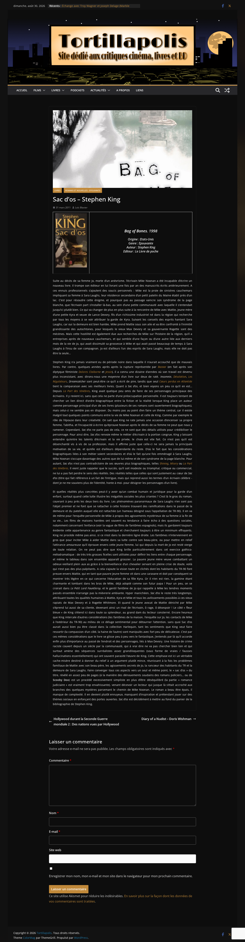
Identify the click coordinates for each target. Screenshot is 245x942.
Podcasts (77, 90)
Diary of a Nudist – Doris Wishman (166, 719)
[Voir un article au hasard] (227, 90)
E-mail (54, 831)
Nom (54, 813)
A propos (123, 90)
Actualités (98, 90)
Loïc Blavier (81, 207)
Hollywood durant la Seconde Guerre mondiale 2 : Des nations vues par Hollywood (86, 722)
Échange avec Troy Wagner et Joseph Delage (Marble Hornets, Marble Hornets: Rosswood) (95, 8)
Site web (55, 850)
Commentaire (60, 760)
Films (37, 90)
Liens (139, 90)
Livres (55, 90)
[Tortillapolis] (122, 22)
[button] (43, 90)
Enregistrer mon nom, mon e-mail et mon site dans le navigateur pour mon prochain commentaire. (121, 876)
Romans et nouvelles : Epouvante (82, 190)
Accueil (21, 90)
